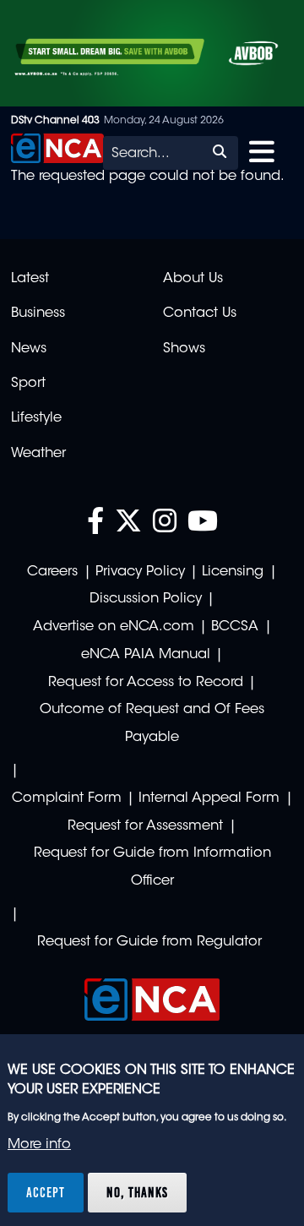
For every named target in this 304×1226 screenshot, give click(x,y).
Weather (38, 453)
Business (38, 313)
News (28, 349)
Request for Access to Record (145, 682)
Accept (45, 1192)
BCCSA (234, 627)
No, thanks (137, 1192)
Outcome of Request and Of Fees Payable (152, 723)
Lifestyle (36, 418)
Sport (28, 383)
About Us (193, 279)
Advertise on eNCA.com (113, 627)
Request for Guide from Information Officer (152, 867)
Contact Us (199, 313)
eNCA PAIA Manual (145, 655)
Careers (52, 572)
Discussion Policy (146, 599)
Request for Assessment (145, 826)
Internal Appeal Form (209, 798)
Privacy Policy (140, 572)
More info (39, 1145)
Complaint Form (67, 798)
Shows (184, 349)
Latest (30, 279)
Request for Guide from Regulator (149, 942)
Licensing (232, 572)
